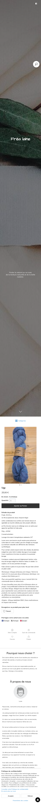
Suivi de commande (28, 632)
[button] (8, 611)
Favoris (12, 639)
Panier (29, 639)
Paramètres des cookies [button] (20, 800)
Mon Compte (12, 632)
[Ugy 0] (20, 455)
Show (37, 799)
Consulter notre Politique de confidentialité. (15, 789)
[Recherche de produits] (36, 64)
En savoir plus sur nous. (8, 791)
